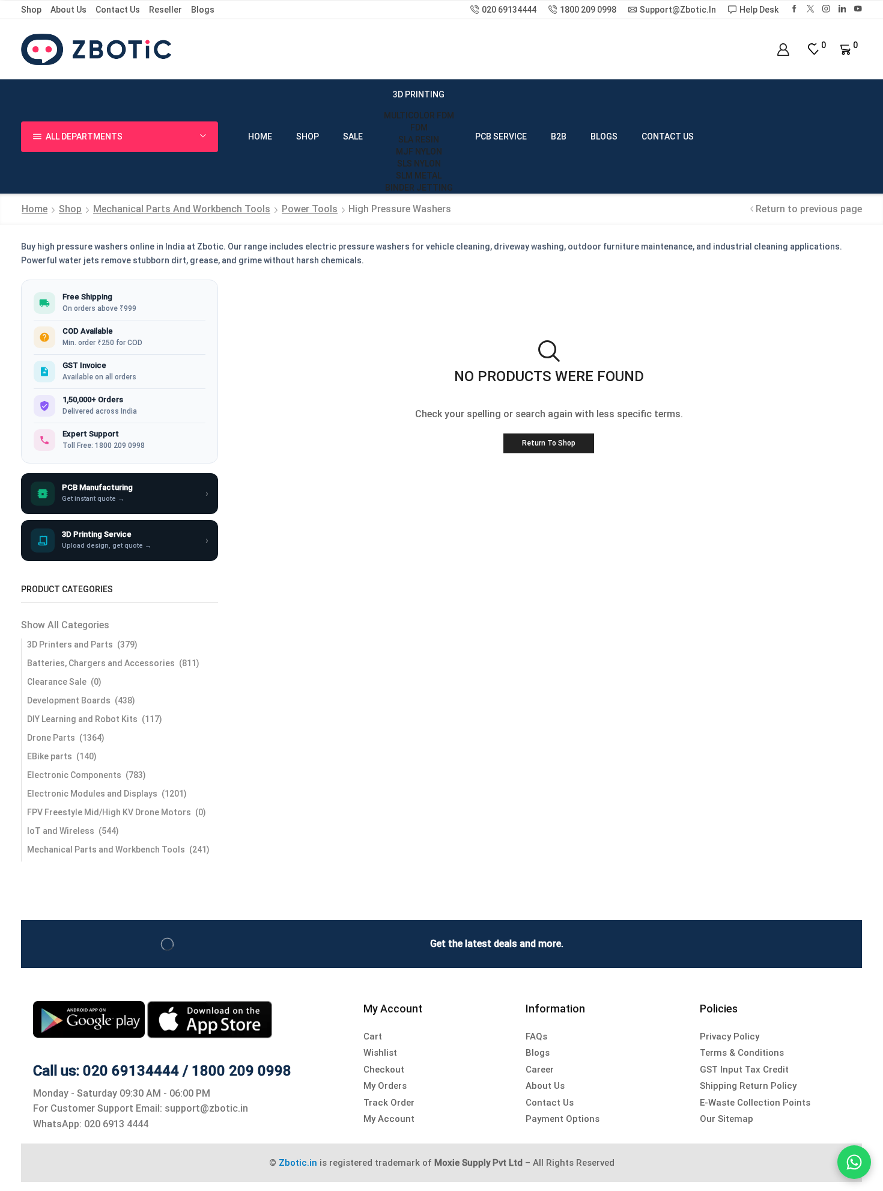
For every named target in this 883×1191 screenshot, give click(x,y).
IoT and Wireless (60, 831)
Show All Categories (65, 625)
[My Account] (783, 49)
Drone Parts (51, 737)
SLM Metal (419, 175)
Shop (31, 9)
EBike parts (49, 756)
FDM (419, 127)
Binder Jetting (419, 187)
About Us (68, 9)
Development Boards (69, 700)
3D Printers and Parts (70, 644)
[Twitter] (811, 9)
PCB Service (501, 136)
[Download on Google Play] (90, 1018)
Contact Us (118, 9)
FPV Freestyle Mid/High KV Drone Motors (109, 812)
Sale (353, 136)
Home (260, 136)
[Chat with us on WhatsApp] (854, 1162)
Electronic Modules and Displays (92, 793)
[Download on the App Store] (209, 1018)
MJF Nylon (419, 151)
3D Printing (419, 94)
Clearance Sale (56, 682)
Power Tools (310, 209)
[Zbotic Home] (96, 49)
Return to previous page (809, 209)
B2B (558, 136)
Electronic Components (74, 775)
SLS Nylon (419, 163)
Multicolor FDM (419, 115)
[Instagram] (826, 9)
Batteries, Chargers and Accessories (101, 663)
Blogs (202, 9)
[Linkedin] (842, 9)
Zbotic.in (298, 1162)
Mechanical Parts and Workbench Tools (181, 209)
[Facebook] (794, 9)
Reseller (165, 9)
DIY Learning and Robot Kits (82, 719)
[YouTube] (858, 9)
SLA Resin (418, 139)
